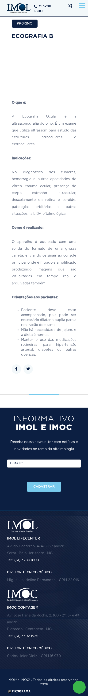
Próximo (24, 23)
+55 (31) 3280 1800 (23, 560)
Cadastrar (44, 486)
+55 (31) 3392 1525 (22, 636)
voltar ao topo (44, 675)
